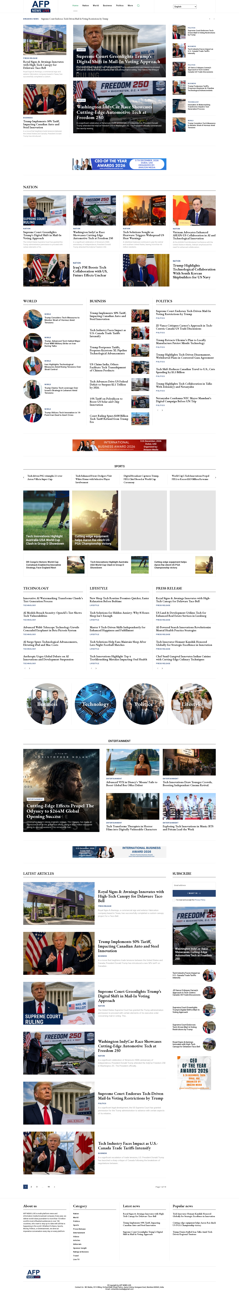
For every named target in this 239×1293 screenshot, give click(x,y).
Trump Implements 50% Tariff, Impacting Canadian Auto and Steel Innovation (75, 18)
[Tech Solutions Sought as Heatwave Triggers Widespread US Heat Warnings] (144, 210)
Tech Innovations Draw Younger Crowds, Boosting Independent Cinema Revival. (187, 783)
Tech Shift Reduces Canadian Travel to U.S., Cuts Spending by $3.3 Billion (185, 370)
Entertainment (35, 799)
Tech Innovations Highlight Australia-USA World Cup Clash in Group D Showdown (109, 565)
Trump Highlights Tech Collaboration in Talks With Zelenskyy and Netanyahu (184, 385)
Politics (191, 28)
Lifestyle (94, 605)
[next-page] (162, 410)
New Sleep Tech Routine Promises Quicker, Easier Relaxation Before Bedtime (119, 599)
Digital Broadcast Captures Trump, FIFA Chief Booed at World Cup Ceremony (141, 479)
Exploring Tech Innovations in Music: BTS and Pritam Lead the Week (188, 827)
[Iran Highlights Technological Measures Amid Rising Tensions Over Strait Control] (32, 365)
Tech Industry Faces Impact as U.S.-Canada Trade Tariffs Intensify (200, 51)
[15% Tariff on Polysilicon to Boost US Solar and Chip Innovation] (140, 401)
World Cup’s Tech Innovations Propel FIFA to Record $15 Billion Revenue (190, 477)
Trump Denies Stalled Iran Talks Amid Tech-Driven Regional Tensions (193, 1233)
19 (49, 1187)
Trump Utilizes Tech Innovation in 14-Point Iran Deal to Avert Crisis (63, 413)
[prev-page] (157, 410)
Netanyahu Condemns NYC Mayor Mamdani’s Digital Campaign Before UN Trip (183, 399)
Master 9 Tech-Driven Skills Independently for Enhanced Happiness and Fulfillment (117, 628)
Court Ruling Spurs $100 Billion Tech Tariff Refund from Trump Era (109, 419)
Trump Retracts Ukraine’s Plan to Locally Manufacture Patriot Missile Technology (181, 341)
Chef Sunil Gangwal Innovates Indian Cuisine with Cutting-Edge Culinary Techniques (183, 658)
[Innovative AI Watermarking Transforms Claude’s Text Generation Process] (179, 106)
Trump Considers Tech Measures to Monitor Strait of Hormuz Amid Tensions (201, 125)
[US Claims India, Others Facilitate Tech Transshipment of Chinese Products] (140, 367)
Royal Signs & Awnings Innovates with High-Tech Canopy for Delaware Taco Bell (43, 65)
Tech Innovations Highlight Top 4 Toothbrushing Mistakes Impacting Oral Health (118, 658)
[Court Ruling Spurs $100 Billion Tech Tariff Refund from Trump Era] (140, 418)
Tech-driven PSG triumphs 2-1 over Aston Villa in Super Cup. (44, 477)
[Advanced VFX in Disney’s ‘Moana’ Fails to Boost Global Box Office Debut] (132, 762)
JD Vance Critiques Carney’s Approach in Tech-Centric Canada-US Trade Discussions (200, 70)
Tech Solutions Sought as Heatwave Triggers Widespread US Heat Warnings (143, 235)
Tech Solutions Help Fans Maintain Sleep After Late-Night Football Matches (118, 643)
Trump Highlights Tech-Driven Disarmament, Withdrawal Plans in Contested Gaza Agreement (185, 356)
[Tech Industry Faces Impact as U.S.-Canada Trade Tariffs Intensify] (179, 50)
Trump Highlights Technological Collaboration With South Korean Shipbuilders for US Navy (194, 271)
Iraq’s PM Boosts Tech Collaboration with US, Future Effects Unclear (90, 271)
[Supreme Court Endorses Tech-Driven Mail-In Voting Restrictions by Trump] (179, 32)
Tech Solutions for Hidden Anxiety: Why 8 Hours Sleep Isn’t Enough (119, 614)
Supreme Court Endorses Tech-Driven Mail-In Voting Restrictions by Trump (201, 32)
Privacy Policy (200, 900)
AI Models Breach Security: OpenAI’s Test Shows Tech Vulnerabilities (52, 614)
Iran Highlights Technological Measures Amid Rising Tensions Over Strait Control (63, 367)
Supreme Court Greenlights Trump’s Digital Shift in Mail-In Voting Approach (118, 59)
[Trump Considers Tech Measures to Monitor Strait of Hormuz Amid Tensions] (179, 125)
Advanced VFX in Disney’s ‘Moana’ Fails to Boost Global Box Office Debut (131, 783)
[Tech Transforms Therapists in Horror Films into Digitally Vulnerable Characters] (132, 806)
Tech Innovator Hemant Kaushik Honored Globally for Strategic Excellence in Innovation (184, 643)
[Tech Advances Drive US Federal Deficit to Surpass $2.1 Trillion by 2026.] (140, 384)
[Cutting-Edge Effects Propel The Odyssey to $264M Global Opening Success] (61, 790)
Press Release (30, 58)
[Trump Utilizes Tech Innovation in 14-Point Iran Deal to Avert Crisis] (32, 412)
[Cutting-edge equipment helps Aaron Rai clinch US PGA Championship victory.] (95, 520)
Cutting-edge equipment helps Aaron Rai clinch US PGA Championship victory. (170, 565)
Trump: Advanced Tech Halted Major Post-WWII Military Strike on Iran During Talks (62, 343)
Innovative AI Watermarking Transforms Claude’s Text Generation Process (199, 107)
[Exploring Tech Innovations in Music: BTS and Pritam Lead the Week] (189, 806)
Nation (81, 50)
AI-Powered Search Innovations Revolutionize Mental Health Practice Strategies (183, 628)
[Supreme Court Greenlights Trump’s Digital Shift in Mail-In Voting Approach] (44, 210)
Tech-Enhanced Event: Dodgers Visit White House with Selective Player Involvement (94, 479)
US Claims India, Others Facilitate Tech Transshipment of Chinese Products (108, 367)
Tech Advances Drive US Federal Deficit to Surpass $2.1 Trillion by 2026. (109, 384)
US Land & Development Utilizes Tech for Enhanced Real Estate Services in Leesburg (181, 614)
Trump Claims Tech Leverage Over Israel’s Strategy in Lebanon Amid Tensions (61, 390)
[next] (214, 19)
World (191, 120)
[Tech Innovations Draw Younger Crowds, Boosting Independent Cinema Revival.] (189, 762)
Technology (193, 102)
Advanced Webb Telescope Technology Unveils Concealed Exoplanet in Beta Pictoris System (51, 628)
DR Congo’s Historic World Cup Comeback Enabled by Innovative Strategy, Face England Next (43, 565)
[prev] (209, 19)
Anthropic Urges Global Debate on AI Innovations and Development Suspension (48, 658)
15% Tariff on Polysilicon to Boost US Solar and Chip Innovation (106, 402)
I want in (193, 893)
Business (28, 118)
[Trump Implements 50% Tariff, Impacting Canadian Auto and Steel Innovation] (44, 99)
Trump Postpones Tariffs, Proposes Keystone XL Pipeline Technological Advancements (201, 88)
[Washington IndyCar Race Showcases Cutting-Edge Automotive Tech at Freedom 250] (94, 210)
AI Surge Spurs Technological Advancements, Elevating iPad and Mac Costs (50, 643)
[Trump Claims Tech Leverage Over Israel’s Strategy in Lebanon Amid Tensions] (32, 389)
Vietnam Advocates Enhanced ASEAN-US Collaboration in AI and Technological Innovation (194, 235)
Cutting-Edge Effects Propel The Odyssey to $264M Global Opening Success (60, 810)
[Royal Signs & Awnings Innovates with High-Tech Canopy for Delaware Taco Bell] (44, 40)
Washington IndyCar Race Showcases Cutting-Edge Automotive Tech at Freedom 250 (114, 112)
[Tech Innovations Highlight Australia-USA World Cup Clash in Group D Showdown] (46, 520)
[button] (138, 5)
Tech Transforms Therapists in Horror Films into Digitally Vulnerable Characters (131, 827)
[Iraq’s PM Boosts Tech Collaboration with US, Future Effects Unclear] (46, 270)
